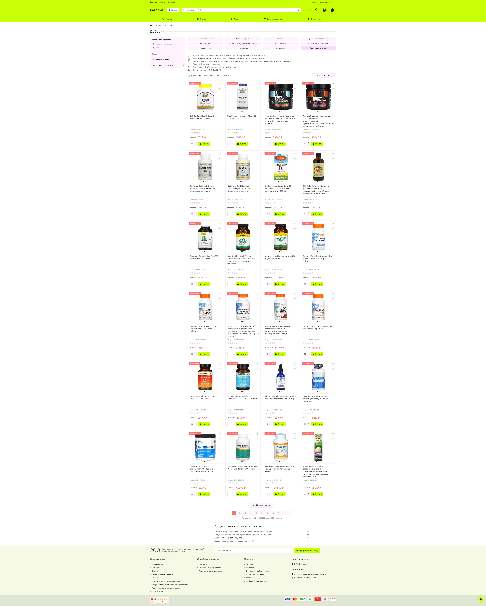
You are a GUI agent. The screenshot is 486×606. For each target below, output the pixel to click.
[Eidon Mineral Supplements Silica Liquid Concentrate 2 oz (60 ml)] (280, 377)
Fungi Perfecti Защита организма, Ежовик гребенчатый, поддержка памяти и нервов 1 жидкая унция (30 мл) (315, 471)
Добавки (157, 48)
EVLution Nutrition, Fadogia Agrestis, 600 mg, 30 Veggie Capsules (315, 398)
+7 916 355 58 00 (214, 70)
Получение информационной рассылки (170, 585)
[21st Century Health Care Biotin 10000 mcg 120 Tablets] (205, 97)
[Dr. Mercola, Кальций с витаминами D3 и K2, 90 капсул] (243, 377)
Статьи (203, 19)
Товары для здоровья (164, 25)
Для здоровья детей (161, 60)
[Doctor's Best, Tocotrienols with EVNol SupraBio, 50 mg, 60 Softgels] (318, 237)
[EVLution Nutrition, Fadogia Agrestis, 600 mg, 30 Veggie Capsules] (318, 377)
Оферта (155, 578)
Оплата (162, 2)
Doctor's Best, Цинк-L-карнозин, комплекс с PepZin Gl (318, 327)
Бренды (169, 19)
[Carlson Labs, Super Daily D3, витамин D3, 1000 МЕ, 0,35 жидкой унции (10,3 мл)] (280, 167)
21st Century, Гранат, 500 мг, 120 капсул (241, 117)
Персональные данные (162, 574)
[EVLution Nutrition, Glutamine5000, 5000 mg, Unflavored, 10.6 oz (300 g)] (205, 447)
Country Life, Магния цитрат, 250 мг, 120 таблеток (280, 257)
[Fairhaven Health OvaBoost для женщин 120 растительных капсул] (280, 447)
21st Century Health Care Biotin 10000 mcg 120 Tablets (204, 117)
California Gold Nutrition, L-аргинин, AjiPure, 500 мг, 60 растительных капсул (202, 188)
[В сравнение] (219, 88)
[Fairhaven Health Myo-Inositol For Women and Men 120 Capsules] (243, 447)
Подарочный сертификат (210, 567)
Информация (157, 559)
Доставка (153, 2)
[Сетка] (324, 75)
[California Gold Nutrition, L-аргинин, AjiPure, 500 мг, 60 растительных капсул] (205, 167)
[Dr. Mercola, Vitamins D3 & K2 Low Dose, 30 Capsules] (205, 377)
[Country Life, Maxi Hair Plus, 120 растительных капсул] (205, 237)
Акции (237, 19)
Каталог (174, 10)
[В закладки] (219, 83)
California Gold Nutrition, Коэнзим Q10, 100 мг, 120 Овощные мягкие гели (238, 188)
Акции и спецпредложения (211, 571)
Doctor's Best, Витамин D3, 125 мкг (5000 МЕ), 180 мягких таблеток (204, 328)
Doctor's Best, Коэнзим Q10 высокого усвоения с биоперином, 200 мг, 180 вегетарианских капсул (277, 330)
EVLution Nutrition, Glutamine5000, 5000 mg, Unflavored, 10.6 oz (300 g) (201, 469)
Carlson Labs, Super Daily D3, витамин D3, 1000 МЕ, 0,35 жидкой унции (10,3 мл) (278, 188)
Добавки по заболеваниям (165, 44)
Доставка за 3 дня (275, 19)
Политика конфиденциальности (166, 588)
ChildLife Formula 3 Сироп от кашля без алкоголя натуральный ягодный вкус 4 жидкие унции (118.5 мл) (316, 190)
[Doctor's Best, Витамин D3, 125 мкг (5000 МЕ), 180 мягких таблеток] (205, 307)
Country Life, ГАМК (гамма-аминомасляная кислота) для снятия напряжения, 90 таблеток (241, 260)
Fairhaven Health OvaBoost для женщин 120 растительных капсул (279, 469)
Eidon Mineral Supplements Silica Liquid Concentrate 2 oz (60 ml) (280, 397)
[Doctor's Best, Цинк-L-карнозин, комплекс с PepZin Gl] (318, 307)
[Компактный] (333, 75)
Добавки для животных (162, 66)
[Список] (329, 75)
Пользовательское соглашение (166, 581)
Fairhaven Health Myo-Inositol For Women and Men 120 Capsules (242, 467)
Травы (154, 54)
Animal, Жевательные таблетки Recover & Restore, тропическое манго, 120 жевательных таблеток (280, 120)
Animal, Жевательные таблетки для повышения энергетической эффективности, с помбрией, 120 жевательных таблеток (318, 121)
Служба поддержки (208, 559)
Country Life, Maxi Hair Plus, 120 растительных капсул (204, 257)
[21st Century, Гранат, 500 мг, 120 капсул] (243, 97)
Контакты (171, 2)
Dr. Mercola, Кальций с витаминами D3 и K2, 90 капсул (242, 397)
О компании (316, 19)
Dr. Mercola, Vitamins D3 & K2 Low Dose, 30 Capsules (203, 397)
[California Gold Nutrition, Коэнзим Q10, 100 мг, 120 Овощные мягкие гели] (243, 167)
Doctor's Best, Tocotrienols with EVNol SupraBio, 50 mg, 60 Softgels (317, 258)
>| (289, 513)
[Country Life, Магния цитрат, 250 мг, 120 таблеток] (280, 237)
